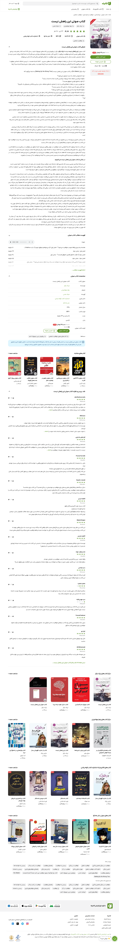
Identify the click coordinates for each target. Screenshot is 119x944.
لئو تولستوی (107, 849)
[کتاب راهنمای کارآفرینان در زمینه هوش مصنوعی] (102, 735)
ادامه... (50, 410)
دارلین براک (44, 753)
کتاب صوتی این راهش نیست (39, 704)
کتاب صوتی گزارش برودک (18, 846)
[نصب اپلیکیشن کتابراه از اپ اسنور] (26, 906)
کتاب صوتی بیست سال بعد (60, 846)
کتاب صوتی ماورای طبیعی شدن (82, 848)
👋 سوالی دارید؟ (105, 938)
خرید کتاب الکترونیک (76, 934)
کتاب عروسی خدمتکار (41, 798)
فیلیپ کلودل (21, 849)
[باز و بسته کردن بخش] (9, 47)
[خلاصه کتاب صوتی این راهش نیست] (38, 689)
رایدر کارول (22, 804)
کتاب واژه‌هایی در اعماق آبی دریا (17, 752)
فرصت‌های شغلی (106, 928)
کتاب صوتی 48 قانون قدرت (79, 379)
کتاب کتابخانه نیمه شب (82, 798)
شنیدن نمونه (99, 62)
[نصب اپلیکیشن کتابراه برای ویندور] (12, 906)
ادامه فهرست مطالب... (78, 270)
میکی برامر (86, 753)
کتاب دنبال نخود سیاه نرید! (60, 704)
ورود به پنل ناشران (73, 922)
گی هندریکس (17, 381)
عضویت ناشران (74, 919)
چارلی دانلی (65, 849)
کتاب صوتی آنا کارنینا (105, 846)
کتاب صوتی (86, 934)
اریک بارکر (67, 286)
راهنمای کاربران (90, 922)
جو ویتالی (50, 383)
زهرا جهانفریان (65, 290)
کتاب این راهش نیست (104, 704)
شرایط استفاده (107, 922)
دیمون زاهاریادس (32, 383)
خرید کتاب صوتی (100, 57)
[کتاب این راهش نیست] (102, 689)
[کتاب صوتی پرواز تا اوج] (14, 366)
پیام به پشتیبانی (90, 919)
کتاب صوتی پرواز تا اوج (14, 378)
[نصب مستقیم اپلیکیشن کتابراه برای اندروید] (54, 906)
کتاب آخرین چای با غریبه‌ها (81, 750)
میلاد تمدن (66, 294)
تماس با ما (91, 925)
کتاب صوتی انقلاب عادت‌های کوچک (32, 379)
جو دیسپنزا (86, 852)
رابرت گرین (82, 383)
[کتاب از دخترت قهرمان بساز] (38, 735)
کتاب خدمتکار (64, 798)
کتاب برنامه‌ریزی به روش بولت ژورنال (18, 800)
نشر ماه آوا (66, 303)
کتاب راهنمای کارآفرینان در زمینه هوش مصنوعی (103, 752)
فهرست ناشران (74, 925)
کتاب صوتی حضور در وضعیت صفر (47, 379)
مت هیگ (86, 801)
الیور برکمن (66, 383)
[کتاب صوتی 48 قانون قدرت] (78, 366)
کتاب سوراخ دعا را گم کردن (82, 704)
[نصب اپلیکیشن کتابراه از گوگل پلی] (40, 906)
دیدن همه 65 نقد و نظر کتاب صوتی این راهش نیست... (68, 663)
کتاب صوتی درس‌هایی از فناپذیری (63, 379)
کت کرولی (22, 755)
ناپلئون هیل (43, 849)
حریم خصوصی (107, 925)
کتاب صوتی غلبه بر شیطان (39, 846)
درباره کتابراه (107, 919)
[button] (100, 33)
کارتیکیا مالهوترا (106, 755)
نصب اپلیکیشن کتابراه (103, 934)
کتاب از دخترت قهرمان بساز (39, 750)
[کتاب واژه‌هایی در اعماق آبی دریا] (16, 735)
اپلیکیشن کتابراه (12, 9)
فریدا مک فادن (64, 801)
